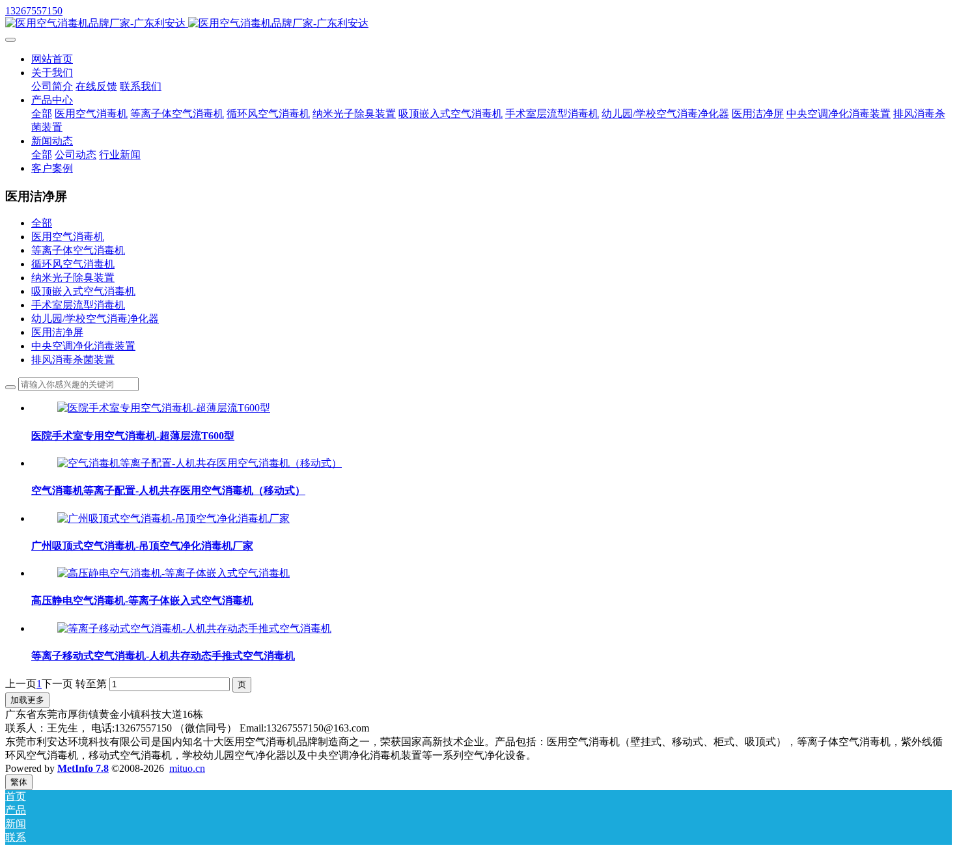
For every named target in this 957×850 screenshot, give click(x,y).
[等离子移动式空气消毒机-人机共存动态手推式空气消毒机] (194, 628)
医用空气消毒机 (67, 236)
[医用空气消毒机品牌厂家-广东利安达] (478, 24)
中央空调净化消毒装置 (83, 345)
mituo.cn (187, 768)
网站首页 (52, 58)
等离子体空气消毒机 (78, 250)
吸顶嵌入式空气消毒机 (83, 291)
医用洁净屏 (57, 332)
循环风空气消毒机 (73, 263)
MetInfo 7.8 (83, 768)
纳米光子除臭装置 (73, 277)
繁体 (18, 782)
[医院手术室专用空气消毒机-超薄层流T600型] (163, 407)
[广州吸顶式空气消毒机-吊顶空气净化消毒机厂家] (173, 518)
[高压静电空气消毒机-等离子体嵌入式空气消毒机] (173, 573)
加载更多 (27, 700)
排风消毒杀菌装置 (73, 359)
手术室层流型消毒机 (78, 304)
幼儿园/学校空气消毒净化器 (95, 318)
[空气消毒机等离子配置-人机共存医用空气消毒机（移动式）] (199, 463)
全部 (41, 113)
